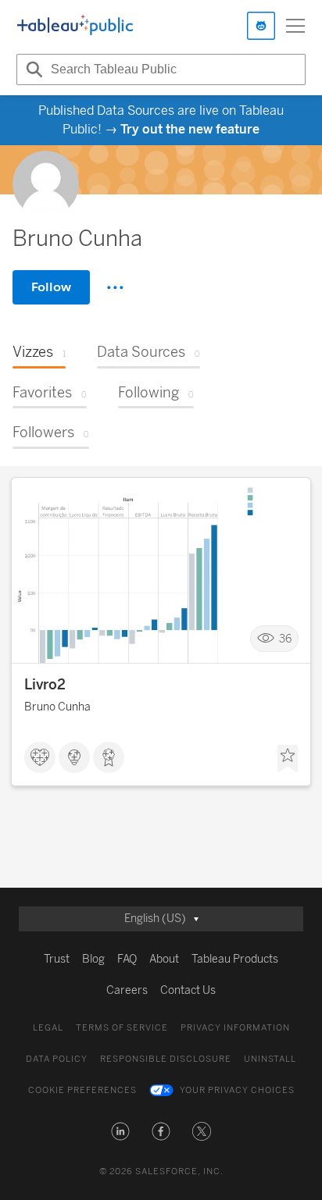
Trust (57, 959)
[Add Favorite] (287, 759)
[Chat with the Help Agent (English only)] (261, 26)
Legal (48, 1028)
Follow (51, 287)
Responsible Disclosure (165, 1059)
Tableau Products (234, 959)
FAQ (127, 959)
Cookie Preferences (82, 1090)
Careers (127, 990)
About (164, 959)
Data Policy (57, 1059)
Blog (93, 959)
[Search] (32, 69)
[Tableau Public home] (75, 26)
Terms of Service (122, 1028)
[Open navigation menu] (295, 26)
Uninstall (270, 1059)
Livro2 (45, 684)
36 (285, 638)
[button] (120, 1131)
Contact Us (188, 990)
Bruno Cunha (57, 707)
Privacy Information (235, 1028)
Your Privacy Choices (237, 1090)
